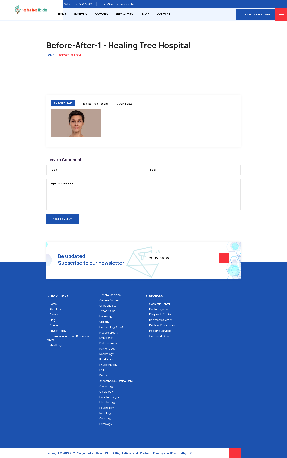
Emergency (106, 338)
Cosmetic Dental (159, 304)
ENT (101, 370)
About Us (80, 14)
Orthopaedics (107, 305)
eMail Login (56, 345)
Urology (104, 322)
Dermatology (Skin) (111, 327)
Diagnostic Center (160, 314)
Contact (163, 14)
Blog (146, 14)
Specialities (124, 14)
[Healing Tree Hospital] (31, 9)
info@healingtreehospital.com (120, 4)
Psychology (106, 408)
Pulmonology (107, 348)
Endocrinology (108, 343)
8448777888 (85, 4)
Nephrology (106, 354)
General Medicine (110, 295)
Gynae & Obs (107, 311)
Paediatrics (106, 359)
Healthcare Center (160, 320)
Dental (103, 375)
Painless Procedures (162, 325)
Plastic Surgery (108, 332)
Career (54, 314)
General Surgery (109, 300)
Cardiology (106, 391)
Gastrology (106, 386)
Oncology (105, 418)
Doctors (101, 14)
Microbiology (107, 402)
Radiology (105, 413)
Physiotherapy (108, 364)
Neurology (105, 316)
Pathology (105, 424)
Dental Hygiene (158, 309)
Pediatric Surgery (110, 397)
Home (62, 14)
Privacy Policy (58, 331)
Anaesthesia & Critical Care (116, 381)
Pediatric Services (160, 331)
